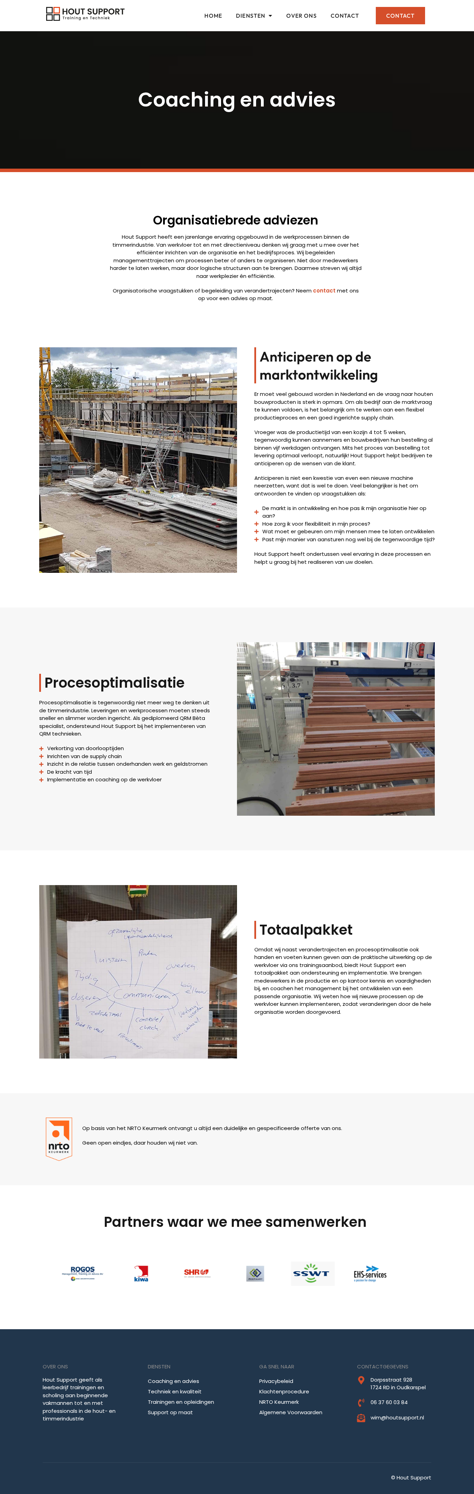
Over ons (301, 15)
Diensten (250, 15)
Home (213, 15)
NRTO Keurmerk (279, 1402)
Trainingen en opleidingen (181, 1402)
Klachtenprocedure (284, 1391)
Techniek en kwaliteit (175, 1391)
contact (324, 290)
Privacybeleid (276, 1381)
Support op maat (170, 1412)
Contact (345, 15)
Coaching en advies (173, 1381)
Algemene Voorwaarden (290, 1412)
